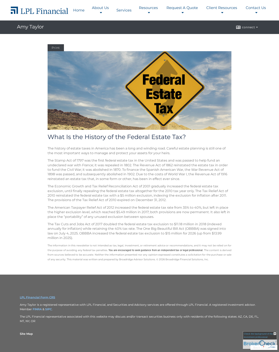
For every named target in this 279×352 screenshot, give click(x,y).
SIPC (48, 309)
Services (124, 10)
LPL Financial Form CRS (37, 297)
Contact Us (256, 8)
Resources (148, 8)
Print (56, 48)
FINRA (37, 309)
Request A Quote (182, 8)
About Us (100, 8)
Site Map (26, 334)
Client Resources (221, 8)
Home (79, 10)
